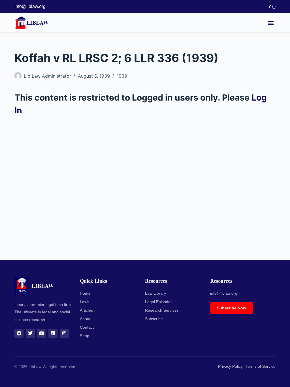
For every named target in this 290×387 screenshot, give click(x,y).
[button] (271, 22)
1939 (122, 76)
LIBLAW (37, 22)
